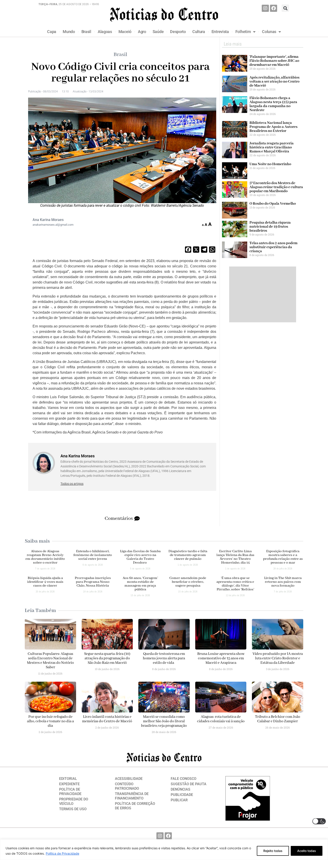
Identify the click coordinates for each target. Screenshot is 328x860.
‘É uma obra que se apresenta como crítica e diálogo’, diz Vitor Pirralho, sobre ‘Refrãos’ (235, 584)
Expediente (69, 784)
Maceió (124, 31)
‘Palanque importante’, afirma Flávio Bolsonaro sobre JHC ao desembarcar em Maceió (274, 60)
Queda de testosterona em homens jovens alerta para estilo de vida (164, 658)
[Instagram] (265, 8)
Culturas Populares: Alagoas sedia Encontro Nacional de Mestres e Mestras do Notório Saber (50, 661)
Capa (51, 31)
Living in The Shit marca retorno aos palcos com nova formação (283, 582)
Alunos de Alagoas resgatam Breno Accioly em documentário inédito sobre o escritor (45, 557)
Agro (142, 31)
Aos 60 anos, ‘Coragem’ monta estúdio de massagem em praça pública (140, 584)
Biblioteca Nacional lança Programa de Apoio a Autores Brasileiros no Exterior (273, 127)
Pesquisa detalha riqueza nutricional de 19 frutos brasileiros (270, 226)
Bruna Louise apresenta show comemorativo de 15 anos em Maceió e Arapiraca (221, 658)
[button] (285, 8)
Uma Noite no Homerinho (270, 164)
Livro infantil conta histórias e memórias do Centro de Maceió (107, 719)
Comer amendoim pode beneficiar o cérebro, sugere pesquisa (187, 582)
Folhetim (243, 31)
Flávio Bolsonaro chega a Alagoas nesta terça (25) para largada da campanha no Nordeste (273, 104)
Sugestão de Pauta (188, 784)
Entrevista (220, 31)
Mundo (69, 31)
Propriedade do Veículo (73, 801)
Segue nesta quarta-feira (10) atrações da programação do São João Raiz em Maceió (107, 658)
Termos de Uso (73, 809)
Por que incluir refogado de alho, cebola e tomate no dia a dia (50, 721)
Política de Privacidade (62, 853)
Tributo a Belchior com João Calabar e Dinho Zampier (277, 719)
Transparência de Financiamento (132, 796)
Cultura (198, 31)
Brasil (86, 31)
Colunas (269, 31)
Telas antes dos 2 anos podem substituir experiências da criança (273, 247)
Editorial (68, 779)
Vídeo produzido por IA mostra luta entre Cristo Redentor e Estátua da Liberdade (278, 658)
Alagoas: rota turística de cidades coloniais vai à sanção (221, 719)
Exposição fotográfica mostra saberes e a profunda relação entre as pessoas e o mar (283, 557)
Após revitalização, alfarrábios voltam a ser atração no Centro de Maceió (274, 81)
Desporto (178, 31)
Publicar (179, 800)
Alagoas (105, 31)
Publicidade (182, 795)
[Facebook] (273, 8)
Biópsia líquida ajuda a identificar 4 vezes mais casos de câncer (45, 582)
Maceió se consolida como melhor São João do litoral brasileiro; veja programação (164, 721)
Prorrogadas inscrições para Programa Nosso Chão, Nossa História (93, 582)
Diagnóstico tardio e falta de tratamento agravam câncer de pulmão (187, 555)
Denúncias (180, 789)
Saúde (158, 31)
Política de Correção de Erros (135, 806)
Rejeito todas (272, 851)
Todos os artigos (71, 483)
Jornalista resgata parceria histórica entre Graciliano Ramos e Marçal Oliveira (271, 147)
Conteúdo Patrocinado (127, 786)
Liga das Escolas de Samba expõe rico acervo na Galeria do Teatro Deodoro (140, 557)
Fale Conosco (183, 779)
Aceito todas (306, 851)
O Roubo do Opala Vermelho (272, 203)
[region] (164, 849)
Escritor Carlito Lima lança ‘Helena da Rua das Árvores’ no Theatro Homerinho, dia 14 (235, 557)
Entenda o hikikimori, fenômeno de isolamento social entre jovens (92, 555)
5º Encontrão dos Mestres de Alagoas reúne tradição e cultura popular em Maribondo (276, 187)
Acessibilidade (129, 779)
